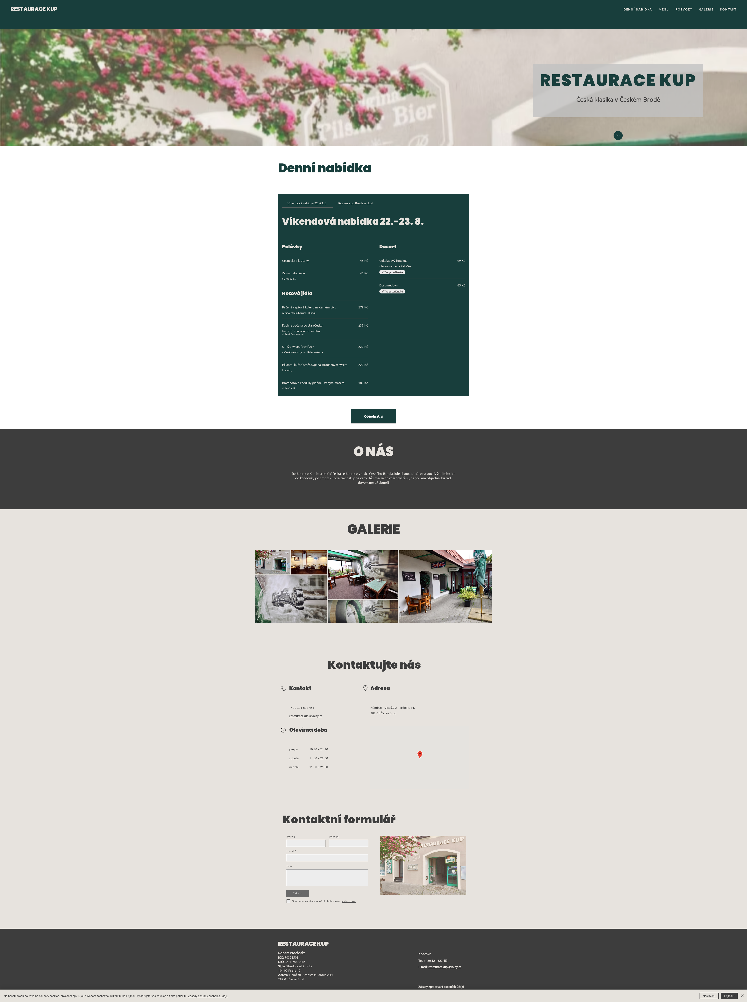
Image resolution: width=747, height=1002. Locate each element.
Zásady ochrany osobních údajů (208, 996)
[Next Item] (485, 586)
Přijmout (729, 996)
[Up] (618, 135)
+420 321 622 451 (436, 960)
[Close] (742, 996)
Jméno (291, 836)
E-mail (290, 851)
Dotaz (290, 866)
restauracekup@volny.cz (444, 967)
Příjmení (334, 836)
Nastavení (709, 996)
